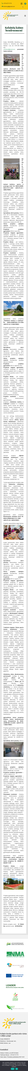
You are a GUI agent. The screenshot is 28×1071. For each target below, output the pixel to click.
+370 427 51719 (7, 3)
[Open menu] (21, 3)
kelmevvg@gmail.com (9, 6)
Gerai (12, 1068)
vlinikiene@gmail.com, (9, 49)
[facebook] (25, 4)
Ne (16, 1068)
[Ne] (26, 1066)
